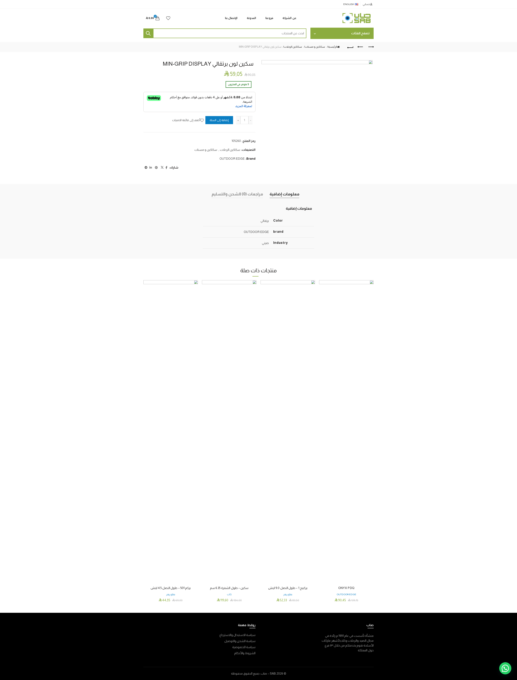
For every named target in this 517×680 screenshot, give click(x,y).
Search (148, 33)
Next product (371, 47)
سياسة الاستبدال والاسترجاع (237, 635)
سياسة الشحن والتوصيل (239, 641)
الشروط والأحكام (244, 653)
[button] (505, 668)
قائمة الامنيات (168, 18)
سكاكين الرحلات (293, 46)
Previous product (360, 47)
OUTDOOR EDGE (232, 158)
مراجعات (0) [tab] (252, 194)
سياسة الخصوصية (243, 647)
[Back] (350, 47)
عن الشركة (289, 18)
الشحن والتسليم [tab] (226, 194)
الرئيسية (332, 46)
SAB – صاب (268, 673)
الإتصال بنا (231, 18)
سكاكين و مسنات (315, 46)
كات (229, 594)
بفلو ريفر (287, 594)
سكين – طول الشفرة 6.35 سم (229, 588)
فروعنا (269, 18)
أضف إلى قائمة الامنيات (186, 120)
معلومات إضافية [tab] (284, 194)
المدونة (251, 18)
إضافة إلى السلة (219, 120)
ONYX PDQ (346, 588)
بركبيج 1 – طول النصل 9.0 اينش (287, 588)
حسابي (366, 4)
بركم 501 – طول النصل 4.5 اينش (171, 588)
